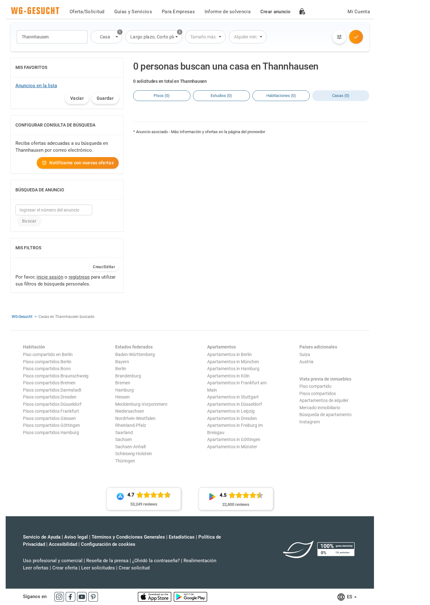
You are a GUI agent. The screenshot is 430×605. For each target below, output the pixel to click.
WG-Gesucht (22, 316)
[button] (106, 36)
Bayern (122, 361)
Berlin (120, 368)
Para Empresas (178, 11)
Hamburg (124, 390)
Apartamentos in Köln (228, 375)
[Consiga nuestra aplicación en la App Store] (155, 596)
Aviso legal (76, 537)
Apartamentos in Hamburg (233, 368)
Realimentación (200, 560)
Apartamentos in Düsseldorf (234, 404)
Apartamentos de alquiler (323, 400)
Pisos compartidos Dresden (49, 396)
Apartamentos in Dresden (232, 418)
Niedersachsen (129, 411)
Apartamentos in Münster (232, 446)
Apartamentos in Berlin (229, 354)
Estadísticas (182, 537)
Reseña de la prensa (107, 560)
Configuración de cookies (108, 544)
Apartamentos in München (233, 361)
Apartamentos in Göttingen (233, 439)
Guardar (105, 98)
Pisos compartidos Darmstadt (52, 390)
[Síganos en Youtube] (82, 596)
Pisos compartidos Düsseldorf (52, 404)
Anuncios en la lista (36, 85)
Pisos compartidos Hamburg (51, 432)
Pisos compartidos (317, 393)
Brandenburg (128, 375)
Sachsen (123, 439)
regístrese (79, 277)
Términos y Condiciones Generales (128, 537)
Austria (306, 361)
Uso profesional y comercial (52, 560)
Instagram (309, 421)
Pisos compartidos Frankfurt (51, 411)
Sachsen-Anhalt (130, 446)
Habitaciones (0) (281, 95)
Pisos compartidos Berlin (47, 361)
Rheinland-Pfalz (130, 425)
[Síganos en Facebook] (71, 596)
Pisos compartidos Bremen (49, 382)
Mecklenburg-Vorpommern (141, 404)
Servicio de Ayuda (41, 537)
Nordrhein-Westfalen (135, 418)
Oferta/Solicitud (87, 11)
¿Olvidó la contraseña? (156, 560)
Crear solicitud (134, 568)
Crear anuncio (275, 11)
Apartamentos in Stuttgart (233, 396)
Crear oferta (64, 568)
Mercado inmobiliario (319, 407)
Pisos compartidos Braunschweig (55, 375)
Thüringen (125, 460)
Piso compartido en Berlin (48, 354)
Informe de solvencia (228, 11)
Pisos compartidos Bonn (47, 368)
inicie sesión (50, 277)
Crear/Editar (104, 267)
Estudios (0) (221, 95)
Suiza (304, 354)
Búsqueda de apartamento (325, 414)
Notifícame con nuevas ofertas (81, 162)
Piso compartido (315, 386)
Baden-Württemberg (135, 354)
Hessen (122, 396)
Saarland (124, 432)
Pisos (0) (162, 95)
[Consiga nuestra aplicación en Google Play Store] (190, 596)
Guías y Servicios (133, 11)
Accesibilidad (63, 544)
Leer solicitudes (98, 568)
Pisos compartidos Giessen (49, 418)
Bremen (122, 382)
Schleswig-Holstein (133, 453)
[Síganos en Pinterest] (93, 596)
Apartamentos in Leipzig (231, 411)
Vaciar (77, 98)
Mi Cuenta (359, 11)
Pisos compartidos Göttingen (51, 425)
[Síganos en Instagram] (59, 596)
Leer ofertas (35, 568)
